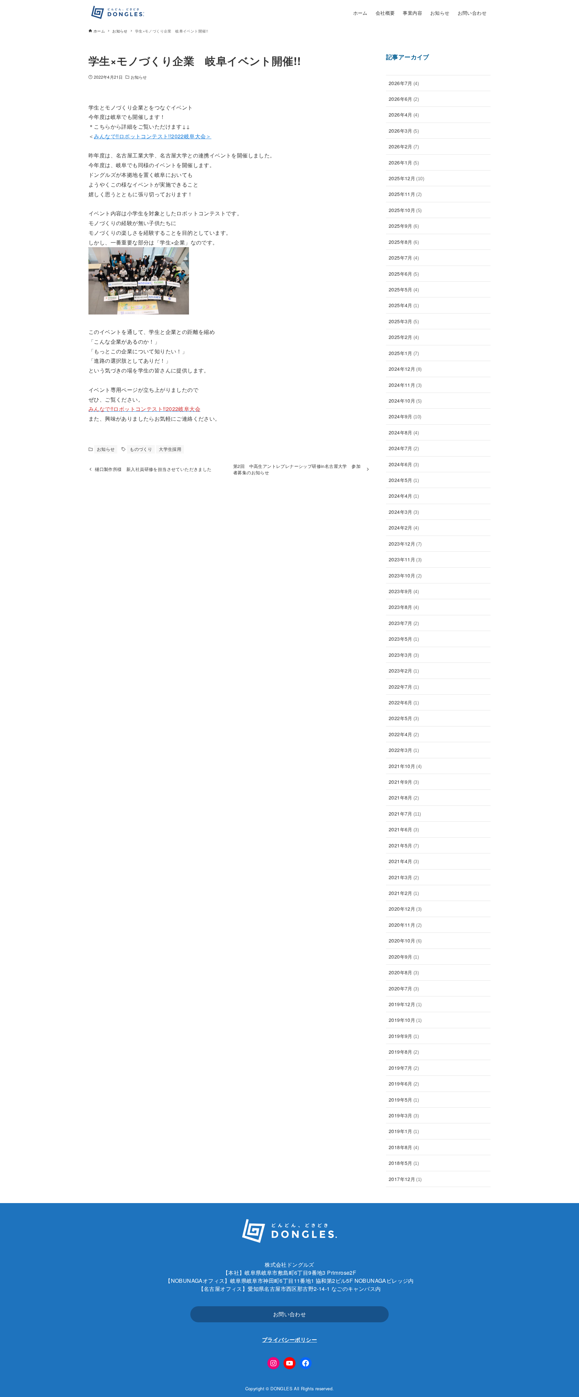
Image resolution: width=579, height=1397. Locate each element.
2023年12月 (405, 543)
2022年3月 (404, 749)
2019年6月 (404, 1083)
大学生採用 (170, 449)
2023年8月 (404, 606)
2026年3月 (404, 130)
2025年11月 (405, 193)
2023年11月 (405, 559)
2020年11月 (405, 924)
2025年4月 (404, 304)
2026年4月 (404, 114)
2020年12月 (405, 908)
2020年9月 (404, 956)
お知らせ (139, 77)
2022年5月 (404, 717)
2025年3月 (404, 321)
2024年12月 (405, 368)
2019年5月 (404, 1099)
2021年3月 (404, 877)
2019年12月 (405, 1003)
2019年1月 (404, 1130)
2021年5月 (404, 845)
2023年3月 (404, 654)
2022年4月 (404, 734)
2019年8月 (404, 1051)
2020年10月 (405, 940)
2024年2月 (404, 527)
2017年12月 (405, 1178)
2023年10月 (405, 575)
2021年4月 (404, 860)
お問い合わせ (289, 1314)
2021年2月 (404, 892)
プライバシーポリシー (289, 1339)
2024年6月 (404, 464)
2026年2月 (404, 146)
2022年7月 (404, 686)
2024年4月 (404, 495)
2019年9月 (404, 1035)
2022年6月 (404, 702)
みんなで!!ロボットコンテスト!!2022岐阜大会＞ (152, 136)
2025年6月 (404, 273)
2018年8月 (404, 1146)
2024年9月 (405, 416)
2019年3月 (404, 1115)
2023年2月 (404, 670)
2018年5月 (404, 1162)
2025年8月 (404, 241)
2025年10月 (405, 209)
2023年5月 (404, 638)
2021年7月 (405, 813)
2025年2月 (404, 336)
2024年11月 (405, 384)
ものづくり (141, 449)
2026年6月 (404, 98)
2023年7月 (404, 622)
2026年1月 (404, 162)
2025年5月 (404, 289)
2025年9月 (404, 225)
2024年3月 (404, 511)
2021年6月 (404, 829)
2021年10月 (405, 765)
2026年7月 (404, 82)
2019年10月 (405, 1019)
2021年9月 (404, 781)
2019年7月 (404, 1067)
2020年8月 (404, 972)
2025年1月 (404, 352)
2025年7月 (404, 257)
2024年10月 (405, 400)
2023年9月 (404, 591)
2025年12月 (406, 178)
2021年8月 (404, 797)
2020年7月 (404, 988)
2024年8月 (404, 432)
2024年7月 (404, 447)
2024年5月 (404, 479)
